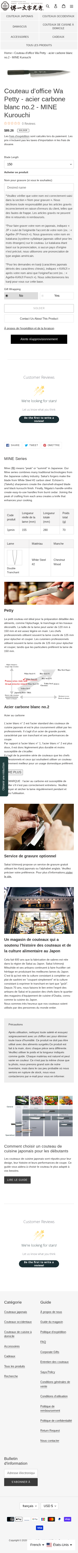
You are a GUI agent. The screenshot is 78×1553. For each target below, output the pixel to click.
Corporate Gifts (49, 1352)
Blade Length (11, 157)
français (28, 1506)
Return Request (50, 1430)
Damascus (20, 26)
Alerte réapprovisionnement (39, 339)
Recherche (11, 1376)
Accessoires (20, 36)
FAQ (43, 1341)
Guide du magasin (51, 1321)
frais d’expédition (19, 136)
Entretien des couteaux (54, 1361)
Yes (56, 295)
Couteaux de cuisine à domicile (58, 26)
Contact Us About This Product (39, 318)
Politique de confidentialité (56, 1420)
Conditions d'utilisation (54, 1396)
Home (8, 53)
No (21, 295)
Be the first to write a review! (39, 419)
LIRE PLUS (13, 772)
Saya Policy (47, 1372)
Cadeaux (58, 36)
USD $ (48, 1506)
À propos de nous (51, 1311)
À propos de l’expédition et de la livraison (29, 328)
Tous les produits (39, 45)
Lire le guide (17, 1179)
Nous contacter (49, 1440)
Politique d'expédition (53, 1332)
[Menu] (72, 6)
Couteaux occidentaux (58, 16)
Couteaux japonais (19, 16)
